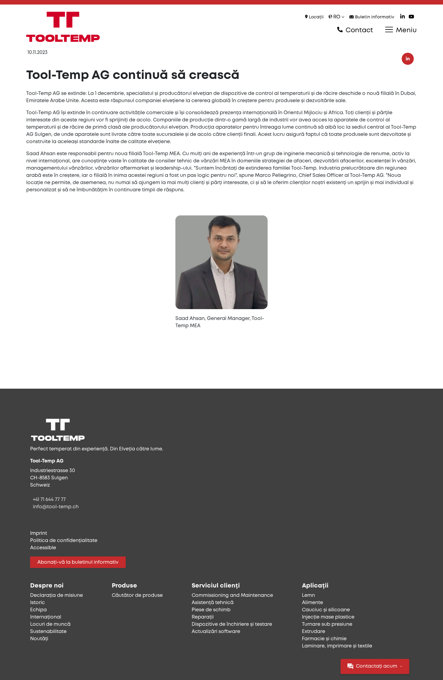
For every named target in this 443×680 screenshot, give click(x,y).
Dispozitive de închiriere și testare (232, 624)
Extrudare (313, 631)
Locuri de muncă (50, 624)
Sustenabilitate (48, 631)
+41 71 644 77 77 (49, 499)
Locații (316, 17)
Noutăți (39, 639)
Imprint (38, 533)
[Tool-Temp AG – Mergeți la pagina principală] (63, 27)
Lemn (308, 595)
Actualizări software (216, 631)
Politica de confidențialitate (63, 540)
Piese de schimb (211, 610)
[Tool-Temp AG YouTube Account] (411, 17)
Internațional (45, 617)
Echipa (38, 610)
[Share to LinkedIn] (408, 59)
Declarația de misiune (56, 595)
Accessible (43, 548)
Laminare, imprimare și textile (337, 646)
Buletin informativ (374, 17)
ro (336, 17)
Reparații (203, 617)
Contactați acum (376, 666)
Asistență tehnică (213, 602)
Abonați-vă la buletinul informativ (77, 562)
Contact (358, 30)
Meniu (405, 30)
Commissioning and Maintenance (232, 595)
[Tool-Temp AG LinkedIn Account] (402, 17)
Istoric (37, 602)
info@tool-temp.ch (56, 507)
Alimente (312, 602)
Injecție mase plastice (328, 617)
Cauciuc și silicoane (326, 610)
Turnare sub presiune (327, 624)
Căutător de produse (137, 595)
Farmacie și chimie (324, 639)
